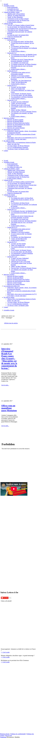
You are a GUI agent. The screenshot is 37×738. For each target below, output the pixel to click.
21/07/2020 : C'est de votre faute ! (16, 139)
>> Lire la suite (5, 652)
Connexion (3, 737)
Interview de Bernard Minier (15, 121)
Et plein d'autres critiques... (14, 22)
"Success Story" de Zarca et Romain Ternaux (23, 111)
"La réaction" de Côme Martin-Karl (21, 80)
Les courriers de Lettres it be (12, 129)
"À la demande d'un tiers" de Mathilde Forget (24, 54)
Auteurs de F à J (11, 53)
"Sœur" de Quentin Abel (18, 88)
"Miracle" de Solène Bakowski (16, 15)
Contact (6, 150)
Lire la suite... (5, 385)
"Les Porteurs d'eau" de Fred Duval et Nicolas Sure (21, 28)
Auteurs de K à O (12, 71)
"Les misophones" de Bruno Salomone (22, 97)
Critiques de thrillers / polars (11, 12)
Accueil (6, 4)
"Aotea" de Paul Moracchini (19, 82)
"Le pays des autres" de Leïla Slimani (21, 95)
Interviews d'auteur (9, 118)
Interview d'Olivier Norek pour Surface (18, 123)
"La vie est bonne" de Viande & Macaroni (19, 27)
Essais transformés (12, 7)
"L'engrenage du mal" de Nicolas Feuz (18, 20)
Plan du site (8, 735)
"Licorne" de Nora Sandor (18, 87)
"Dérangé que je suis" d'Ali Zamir (20, 105)
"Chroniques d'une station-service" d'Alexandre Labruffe (20, 73)
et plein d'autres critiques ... (18, 51)
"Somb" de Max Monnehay (15, 17)
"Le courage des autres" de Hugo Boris (22, 41)
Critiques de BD (8, 23)
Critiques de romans (9, 38)
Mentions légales (5, 734)
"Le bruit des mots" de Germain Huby (18, 35)
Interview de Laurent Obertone (16, 128)
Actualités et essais (9, 5)
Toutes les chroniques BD (14, 36)
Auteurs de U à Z (12, 100)
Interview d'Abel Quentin (14, 126)
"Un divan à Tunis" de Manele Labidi (18, 149)
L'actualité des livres (13, 9)
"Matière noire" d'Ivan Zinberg (16, 14)
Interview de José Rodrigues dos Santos (18, 124)
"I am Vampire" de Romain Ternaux (21, 93)
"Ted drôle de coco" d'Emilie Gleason (18, 30)
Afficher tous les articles (11, 323)
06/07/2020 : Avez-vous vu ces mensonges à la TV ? (22, 137)
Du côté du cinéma (9, 141)
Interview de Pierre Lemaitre (15, 119)
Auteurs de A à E (12, 40)
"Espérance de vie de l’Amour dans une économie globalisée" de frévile (22, 60)
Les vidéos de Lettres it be (14, 10)
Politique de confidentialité (18, 734)
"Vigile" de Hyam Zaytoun (18, 103)
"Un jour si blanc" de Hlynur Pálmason (18, 145)
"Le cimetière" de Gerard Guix (19, 62)
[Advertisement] (9, 619)
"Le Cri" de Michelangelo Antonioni (17, 147)
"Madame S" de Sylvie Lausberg (20, 75)
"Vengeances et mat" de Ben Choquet (18, 18)
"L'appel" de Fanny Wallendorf (20, 102)
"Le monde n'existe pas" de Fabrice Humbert (23, 64)
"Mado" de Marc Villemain (18, 110)
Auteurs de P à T (12, 85)
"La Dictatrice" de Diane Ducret (20, 46)
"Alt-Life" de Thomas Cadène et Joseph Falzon (20, 25)
